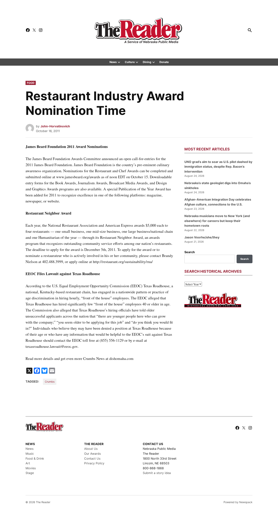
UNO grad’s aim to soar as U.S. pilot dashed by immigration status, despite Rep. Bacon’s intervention (218, 166)
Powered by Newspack (238, 502)
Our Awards (92, 453)
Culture (130, 62)
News (113, 62)
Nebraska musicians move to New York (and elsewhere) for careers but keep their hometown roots (217, 220)
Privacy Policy (94, 463)
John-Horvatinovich (55, 126)
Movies (31, 468)
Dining (147, 62)
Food (30, 82)
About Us (91, 449)
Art (28, 463)
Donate (164, 62)
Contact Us (92, 458)
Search (189, 252)
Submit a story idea (157, 473)
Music (30, 453)
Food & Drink (35, 458)
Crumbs (49, 381)
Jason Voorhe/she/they (201, 237)
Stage (30, 473)
